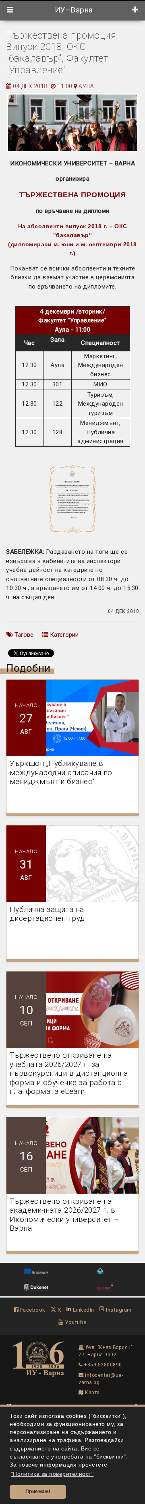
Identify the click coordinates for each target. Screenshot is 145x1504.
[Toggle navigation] (10, 10)
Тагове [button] (23, 634)
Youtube (75, 1322)
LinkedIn (82, 1309)
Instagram (118, 1309)
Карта (92, 1392)
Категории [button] (63, 634)
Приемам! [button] (38, 1491)
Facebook (32, 1309)
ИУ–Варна (72, 10)
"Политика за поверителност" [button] (52, 1474)
